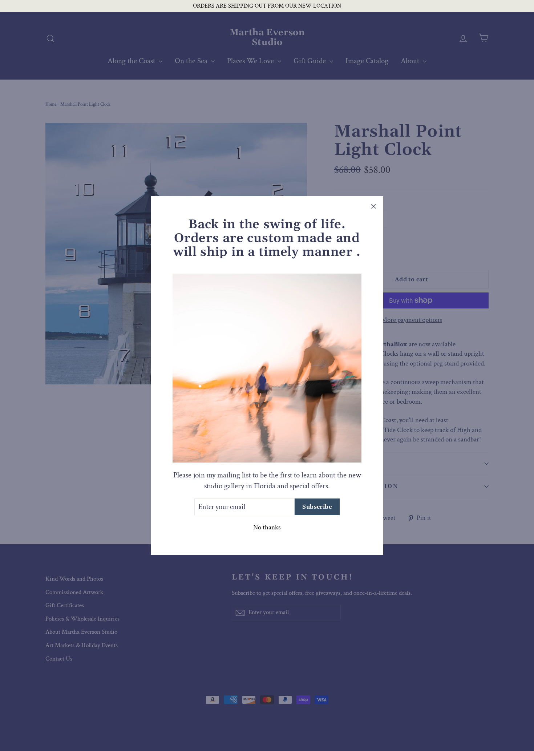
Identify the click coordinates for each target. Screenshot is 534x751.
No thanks (267, 527)
